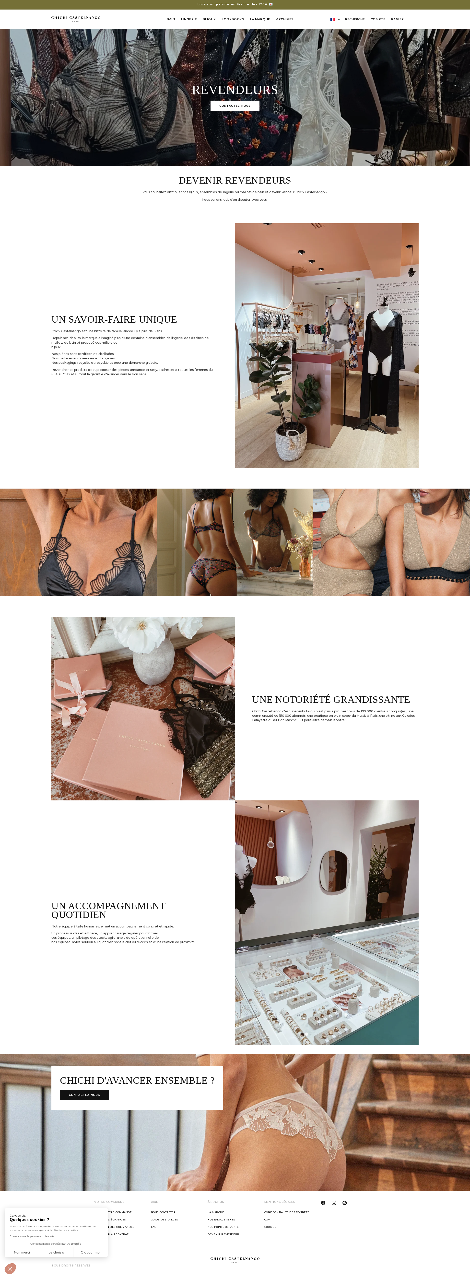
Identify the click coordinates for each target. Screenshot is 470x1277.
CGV (267, 1219)
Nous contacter (163, 1212)
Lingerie (189, 19)
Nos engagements (221, 1219)
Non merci (22, 1252)
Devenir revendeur (223, 1234)
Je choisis (56, 1252)
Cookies (270, 1227)
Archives (285, 19)
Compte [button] (379, 20)
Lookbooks (233, 19)
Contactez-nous (235, 105)
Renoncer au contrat (111, 1234)
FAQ (153, 1227)
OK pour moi (90, 1252)
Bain (171, 19)
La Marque (260, 19)
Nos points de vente (223, 1227)
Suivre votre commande (113, 1212)
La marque (216, 1212)
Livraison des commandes (114, 1227)
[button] (10, 1269)
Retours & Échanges (110, 1219)
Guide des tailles (164, 1219)
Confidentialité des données (286, 1212)
